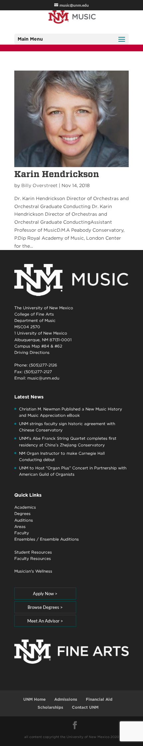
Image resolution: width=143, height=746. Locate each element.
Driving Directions (32, 352)
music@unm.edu (43, 377)
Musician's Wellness (33, 571)
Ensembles (24, 539)
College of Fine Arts (34, 314)
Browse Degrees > (45, 607)
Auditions (23, 520)
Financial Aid (99, 699)
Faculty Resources (32, 558)
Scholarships (50, 707)
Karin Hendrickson (56, 174)
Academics (25, 507)
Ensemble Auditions (59, 539)
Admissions (65, 699)
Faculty (21, 532)
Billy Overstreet (39, 185)
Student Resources (33, 552)
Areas (20, 526)
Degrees (22, 513)
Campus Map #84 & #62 (38, 346)
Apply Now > (45, 593)
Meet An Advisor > (45, 620)
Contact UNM (85, 707)
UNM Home (34, 699)
